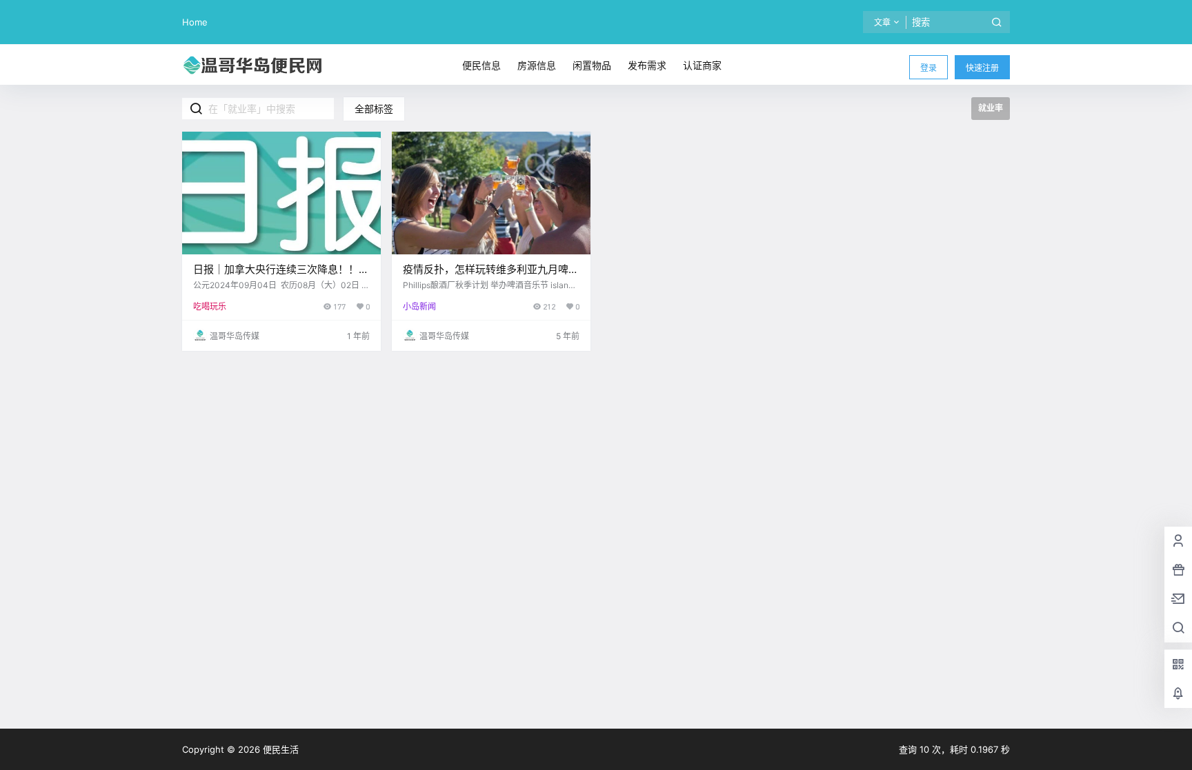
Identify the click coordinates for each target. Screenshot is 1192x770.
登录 (928, 68)
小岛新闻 (419, 306)
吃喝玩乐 (209, 306)
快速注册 (982, 68)
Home (195, 22)
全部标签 (374, 108)
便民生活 (279, 749)
